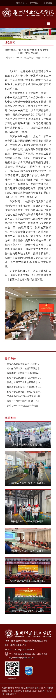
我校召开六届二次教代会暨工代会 (23, 400)
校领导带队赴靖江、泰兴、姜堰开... (24, 391)
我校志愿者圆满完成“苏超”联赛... (23, 363)
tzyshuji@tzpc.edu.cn (28, 653)
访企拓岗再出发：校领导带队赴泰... (24, 368)
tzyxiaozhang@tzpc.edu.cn (21, 657)
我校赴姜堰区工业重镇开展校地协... (24, 382)
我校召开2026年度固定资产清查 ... (24, 405)
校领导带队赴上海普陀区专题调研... (24, 377)
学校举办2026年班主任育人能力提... (24, 396)
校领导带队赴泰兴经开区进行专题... (24, 386)
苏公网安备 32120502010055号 (29, 690)
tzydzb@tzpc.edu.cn (23, 649)
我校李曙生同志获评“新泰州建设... (23, 372)
